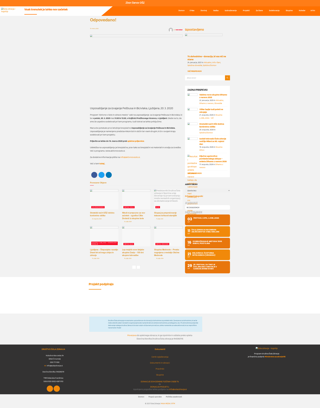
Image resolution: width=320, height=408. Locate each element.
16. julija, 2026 (95, 258)
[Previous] (134, 267)
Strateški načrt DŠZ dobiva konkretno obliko (102, 214)
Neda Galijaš (179, 30)
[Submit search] (227, 77)
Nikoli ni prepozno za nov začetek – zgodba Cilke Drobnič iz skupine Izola (133, 215)
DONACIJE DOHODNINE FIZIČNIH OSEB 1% (160, 381)
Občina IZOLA (129, 207)
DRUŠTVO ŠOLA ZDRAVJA (53, 349)
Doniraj (204, 10)
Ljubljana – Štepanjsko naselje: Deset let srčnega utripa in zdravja (104, 252)
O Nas (192, 10)
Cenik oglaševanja (160, 356)
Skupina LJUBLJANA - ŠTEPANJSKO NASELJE (104, 243)
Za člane (259, 10)
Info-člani (216, 62)
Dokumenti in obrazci (160, 362)
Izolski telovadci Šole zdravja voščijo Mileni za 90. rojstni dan (212, 141)
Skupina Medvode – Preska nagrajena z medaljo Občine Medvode (166, 252)
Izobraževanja (231, 10)
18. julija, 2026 (128, 258)
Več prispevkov (195, 71)
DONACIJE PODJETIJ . (160, 386)
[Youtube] (57, 389)
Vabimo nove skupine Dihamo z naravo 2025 (213, 96)
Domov (181, 10)
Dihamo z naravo (206, 103)
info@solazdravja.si (177, 389)
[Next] (138, 267)
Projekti (246, 10)
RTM (173, 403)
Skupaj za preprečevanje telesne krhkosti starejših (165, 214)
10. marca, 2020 (94, 28)
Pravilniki (160, 368)
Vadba (215, 10)
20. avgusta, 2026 (97, 219)
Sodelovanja (274, 10)
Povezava (131, 335)
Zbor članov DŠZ (135, 2)
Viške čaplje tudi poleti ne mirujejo (211, 110)
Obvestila (218, 103)
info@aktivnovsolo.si (130, 157)
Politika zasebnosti (174, 397)
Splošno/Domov (98, 207)
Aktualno (208, 62)
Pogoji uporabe (155, 397)
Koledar (302, 10)
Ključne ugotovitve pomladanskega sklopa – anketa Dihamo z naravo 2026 (213, 159)
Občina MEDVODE (162, 244)
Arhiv (312, 10)
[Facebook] (50, 389)
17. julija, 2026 (159, 219)
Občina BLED (128, 244)
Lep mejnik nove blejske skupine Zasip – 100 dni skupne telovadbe (133, 252)
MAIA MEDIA (165, 403)
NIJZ (157, 207)
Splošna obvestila (195, 65)
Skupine (289, 10)
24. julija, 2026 (128, 221)
